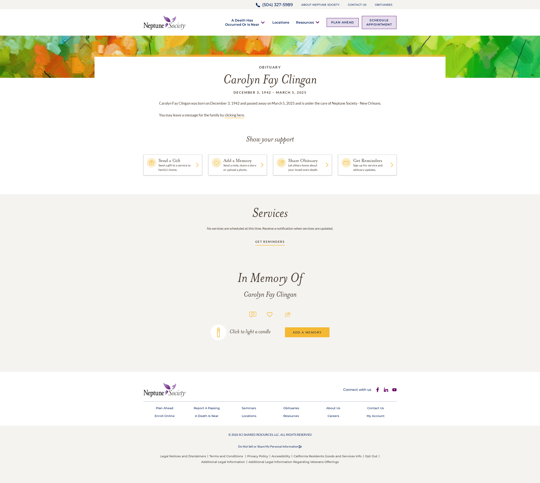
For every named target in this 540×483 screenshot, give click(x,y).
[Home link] (164, 22)
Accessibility (280, 456)
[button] (242, 22)
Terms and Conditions (226, 456)
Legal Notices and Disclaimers (183, 456)
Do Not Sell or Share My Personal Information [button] (268, 446)
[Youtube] (394, 389)
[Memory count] (252, 314)
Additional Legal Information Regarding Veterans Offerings (293, 462)
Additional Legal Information (223, 462)
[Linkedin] (386, 389)
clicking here (234, 115)
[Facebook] (377, 389)
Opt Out (371, 456)
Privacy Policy (257, 456)
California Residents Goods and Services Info (328, 456)
